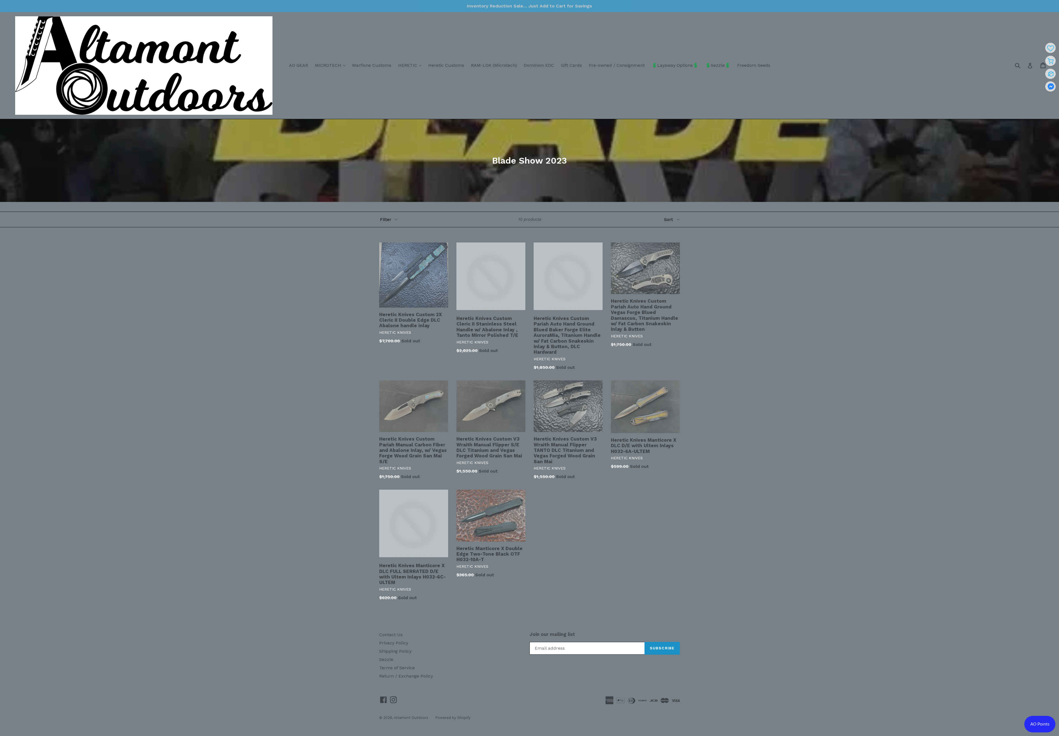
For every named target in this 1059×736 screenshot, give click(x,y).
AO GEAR (298, 65)
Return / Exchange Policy (406, 676)
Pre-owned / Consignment (617, 65)
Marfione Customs (371, 65)
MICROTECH (331, 65)
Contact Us (391, 634)
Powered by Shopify (452, 718)
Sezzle (386, 659)
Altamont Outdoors (411, 718)
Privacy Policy (393, 643)
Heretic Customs (446, 65)
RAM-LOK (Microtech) (494, 65)
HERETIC (411, 65)
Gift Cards (571, 65)
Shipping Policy (395, 651)
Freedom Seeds (753, 65)
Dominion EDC (539, 65)
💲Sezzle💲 (717, 65)
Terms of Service (397, 667)
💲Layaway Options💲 (675, 65)
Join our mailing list (552, 634)
